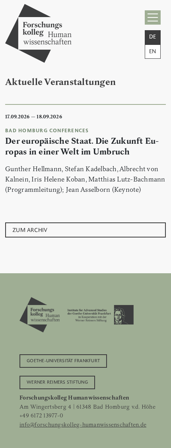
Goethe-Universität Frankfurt (63, 360)
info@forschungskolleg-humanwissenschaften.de (82, 424)
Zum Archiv (30, 229)
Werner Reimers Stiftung (57, 381)
